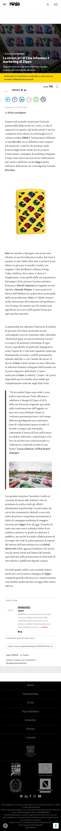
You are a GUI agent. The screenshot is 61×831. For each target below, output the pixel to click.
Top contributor (30, 711)
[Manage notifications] (5, 825)
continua (44, 627)
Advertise (30, 720)
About (30, 685)
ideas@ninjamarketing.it (16, 663)
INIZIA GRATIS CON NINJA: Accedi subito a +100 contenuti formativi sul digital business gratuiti (28, 77)
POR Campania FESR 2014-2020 (30, 825)
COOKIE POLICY (45, 822)
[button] (57, 86)
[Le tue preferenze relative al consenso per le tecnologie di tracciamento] (56, 826)
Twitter (25, 655)
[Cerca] (47, 4)
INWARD (25, 607)
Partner (30, 728)
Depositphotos (30, 827)
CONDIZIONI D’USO (30, 822)
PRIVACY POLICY (16, 822)
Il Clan (30, 702)
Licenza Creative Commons (30, 820)
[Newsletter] (56, 4)
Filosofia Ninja (30, 693)
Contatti (30, 737)
